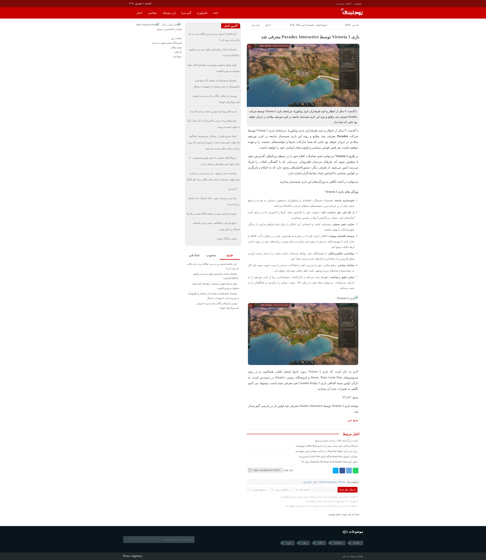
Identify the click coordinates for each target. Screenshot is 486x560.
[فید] (125, 3)
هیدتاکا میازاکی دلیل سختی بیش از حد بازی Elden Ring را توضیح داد (326, 446)
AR (320, 542)
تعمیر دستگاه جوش (227, 238)
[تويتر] (335, 470)
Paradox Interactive (327, 482)
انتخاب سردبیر (344, 3)
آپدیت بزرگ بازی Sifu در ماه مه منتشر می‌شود (336, 440)
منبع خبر (353, 420)
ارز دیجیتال (169, 12)
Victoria (341, 482)
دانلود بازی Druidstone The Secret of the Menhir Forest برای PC (329, 462)
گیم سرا (186, 12)
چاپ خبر (255, 25)
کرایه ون (232, 188)
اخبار (139, 12)
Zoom (338, 542)
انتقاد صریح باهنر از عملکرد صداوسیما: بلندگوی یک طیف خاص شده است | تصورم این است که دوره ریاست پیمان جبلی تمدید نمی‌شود (214, 142)
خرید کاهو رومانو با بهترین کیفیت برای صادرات (213, 111)
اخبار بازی (307, 482)
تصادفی (194, 255)
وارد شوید (346, 514)
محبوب (211, 255)
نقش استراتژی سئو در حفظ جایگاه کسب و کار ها (212, 213)
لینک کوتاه (288, 470)
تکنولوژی (202, 12)
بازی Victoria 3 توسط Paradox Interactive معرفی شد (310, 36)
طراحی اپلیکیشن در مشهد (169, 29)
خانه (215, 12)
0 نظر (268, 25)
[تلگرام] (349, 470)
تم (304, 542)
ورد (289, 542)
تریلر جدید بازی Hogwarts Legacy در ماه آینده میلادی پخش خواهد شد (326, 451)
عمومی (358, 3)
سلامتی (152, 12)
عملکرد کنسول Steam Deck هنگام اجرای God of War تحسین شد (328, 456)
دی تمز (345, 556)
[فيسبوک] (342, 470)
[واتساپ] (355, 470)
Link (356, 542)
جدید (229, 255)
